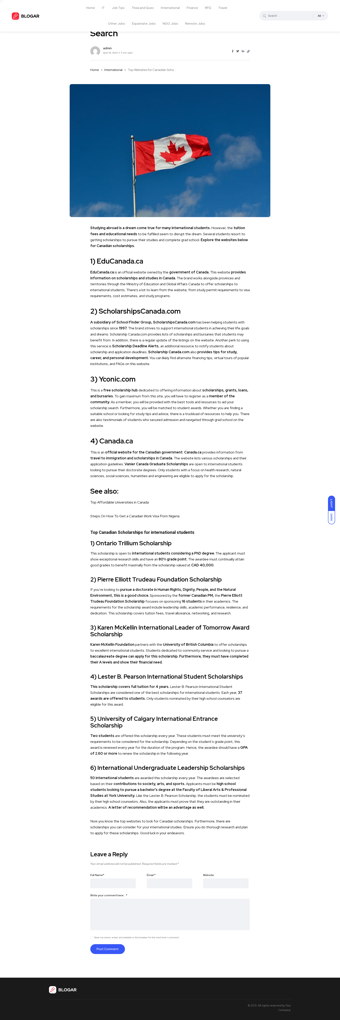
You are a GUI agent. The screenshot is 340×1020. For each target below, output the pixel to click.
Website (208, 875)
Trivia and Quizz (143, 8)
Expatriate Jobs (144, 23)
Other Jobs (116, 23)
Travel (222, 8)
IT (103, 8)
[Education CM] (26, 16)
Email (151, 875)
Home (90, 8)
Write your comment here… (108, 895)
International (170, 8)
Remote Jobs (195, 23)
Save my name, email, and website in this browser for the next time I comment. (136, 937)
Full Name (97, 875)
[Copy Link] (248, 51)
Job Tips (118, 8)
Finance (192, 8)
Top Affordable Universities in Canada (119, 502)
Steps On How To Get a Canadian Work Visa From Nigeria (134, 516)
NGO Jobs (170, 23)
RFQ (208, 8)
